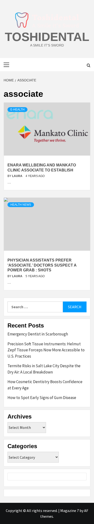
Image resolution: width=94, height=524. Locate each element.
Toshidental (47, 37)
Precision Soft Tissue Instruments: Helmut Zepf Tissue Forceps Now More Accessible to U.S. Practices (46, 350)
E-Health (17, 109)
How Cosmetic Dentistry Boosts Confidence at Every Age (44, 385)
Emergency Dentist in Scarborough (37, 334)
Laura (17, 176)
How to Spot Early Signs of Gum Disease (41, 397)
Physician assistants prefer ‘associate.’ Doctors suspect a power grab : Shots (41, 265)
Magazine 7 (69, 510)
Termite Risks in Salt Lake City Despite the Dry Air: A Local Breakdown (44, 369)
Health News (20, 204)
